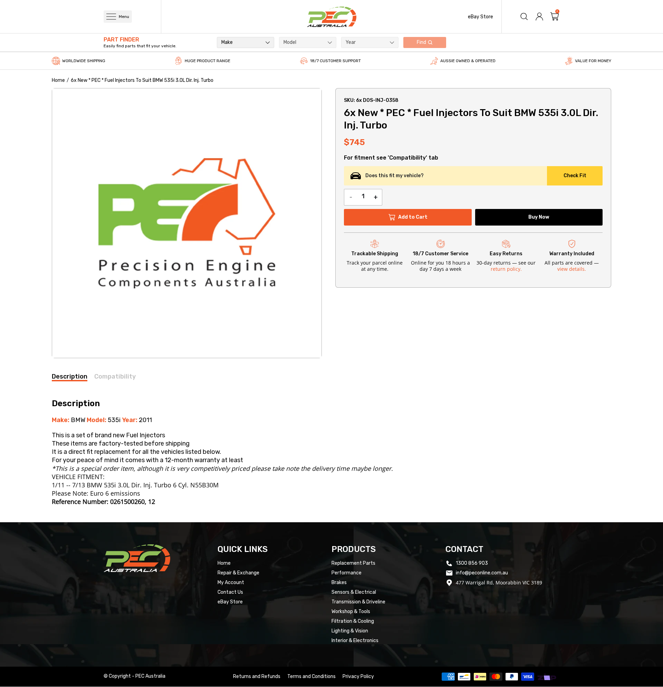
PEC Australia (150, 676)
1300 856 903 (472, 563)
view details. (571, 269)
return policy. (506, 269)
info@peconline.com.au (482, 573)
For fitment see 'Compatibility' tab (391, 158)
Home (58, 80)
